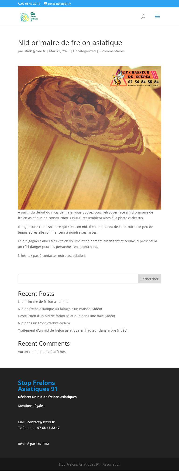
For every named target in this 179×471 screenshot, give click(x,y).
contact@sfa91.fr (41, 422)
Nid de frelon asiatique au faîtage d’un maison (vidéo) (60, 309)
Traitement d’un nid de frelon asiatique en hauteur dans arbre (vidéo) (72, 330)
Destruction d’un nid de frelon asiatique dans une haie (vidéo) (66, 316)
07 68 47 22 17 (48, 427)
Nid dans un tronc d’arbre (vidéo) (44, 323)
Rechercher (149, 279)
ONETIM (42, 444)
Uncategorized (84, 51)
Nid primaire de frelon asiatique (43, 301)
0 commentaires (112, 51)
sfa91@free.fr (34, 51)
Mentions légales (31, 405)
